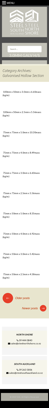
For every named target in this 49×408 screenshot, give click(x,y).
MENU (10, 3)
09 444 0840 (25, 340)
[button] (4, 3)
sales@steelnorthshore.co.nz (26, 343)
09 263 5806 (25, 369)
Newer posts (33, 308)
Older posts (18, 298)
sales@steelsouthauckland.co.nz (26, 373)
